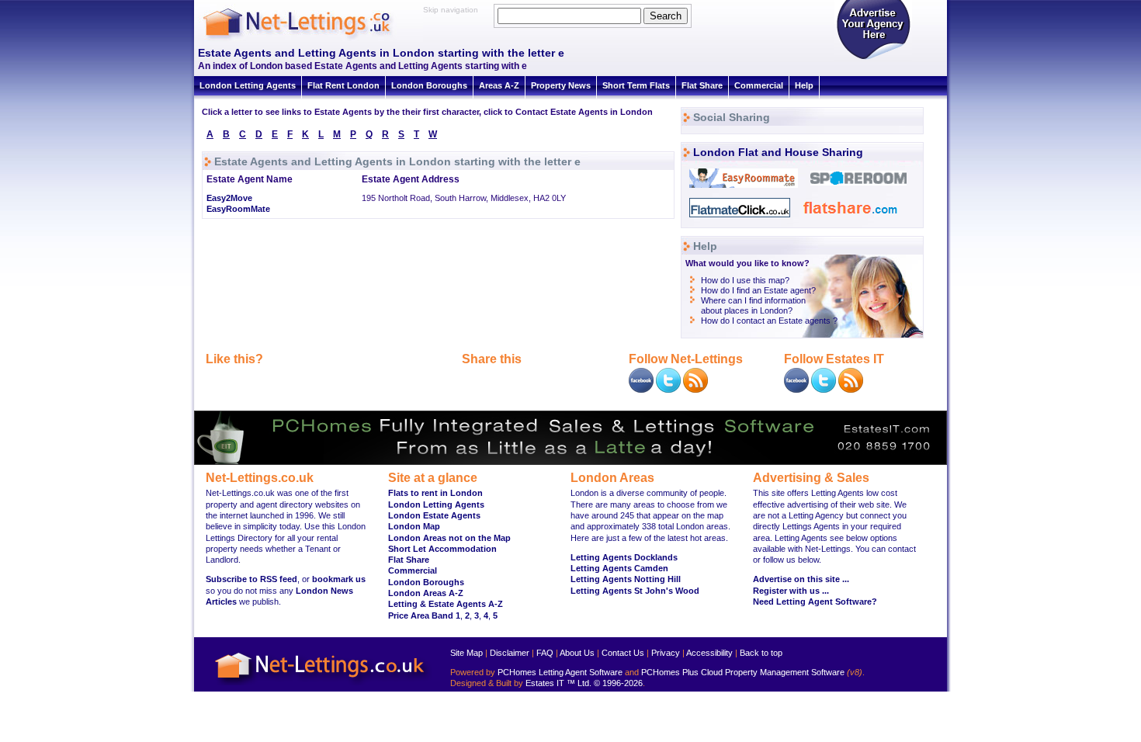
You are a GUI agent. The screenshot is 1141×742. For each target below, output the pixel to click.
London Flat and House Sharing (778, 152)
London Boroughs (429, 85)
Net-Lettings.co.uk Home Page (322, 685)
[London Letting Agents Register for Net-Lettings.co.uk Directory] (873, 58)
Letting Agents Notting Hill (625, 579)
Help (804, 85)
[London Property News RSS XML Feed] (695, 389)
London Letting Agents (247, 85)
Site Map (466, 652)
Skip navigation (450, 9)
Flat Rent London (343, 85)
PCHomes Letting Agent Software (560, 672)
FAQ (544, 652)
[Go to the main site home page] (310, 38)
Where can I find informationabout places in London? (753, 305)
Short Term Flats (636, 85)
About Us (577, 652)
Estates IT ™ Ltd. (558, 683)
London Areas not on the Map (449, 538)
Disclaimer (509, 652)
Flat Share (702, 85)
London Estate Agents (434, 515)
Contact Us (623, 652)
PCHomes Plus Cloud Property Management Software (742, 672)
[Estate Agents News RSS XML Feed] (850, 389)
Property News (561, 85)
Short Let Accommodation (442, 548)
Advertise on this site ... (801, 579)
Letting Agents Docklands (624, 557)
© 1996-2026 (618, 683)
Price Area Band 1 (424, 615)
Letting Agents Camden (619, 568)
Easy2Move (229, 198)
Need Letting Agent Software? (815, 601)
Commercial (758, 85)
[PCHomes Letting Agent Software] (570, 461)
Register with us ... (791, 590)
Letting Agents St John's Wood (634, 590)
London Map (414, 526)
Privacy (665, 652)
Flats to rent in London (435, 493)
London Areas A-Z (425, 593)
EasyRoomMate (238, 208)
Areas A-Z (499, 85)
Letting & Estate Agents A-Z (445, 604)
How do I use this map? (745, 280)
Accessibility (709, 652)
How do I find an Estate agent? (758, 290)
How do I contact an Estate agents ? (769, 320)
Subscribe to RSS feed (251, 579)
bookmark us (339, 579)
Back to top (761, 652)
